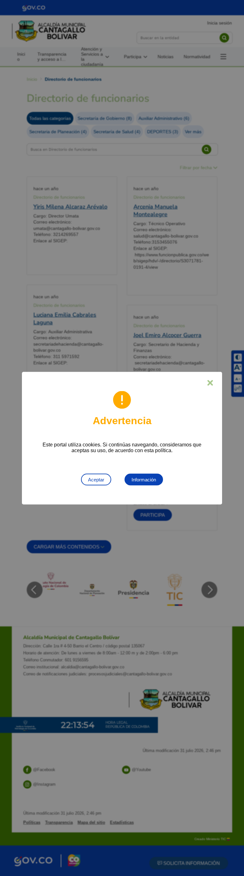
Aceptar (96, 479)
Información (144, 479)
